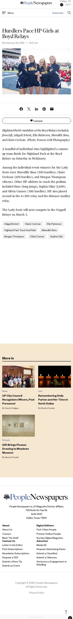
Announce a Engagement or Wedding (51, 563)
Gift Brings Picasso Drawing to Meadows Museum (15, 448)
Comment (38, 120)
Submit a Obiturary (46, 557)
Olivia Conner (37, 236)
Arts (40, 391)
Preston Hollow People (48, 533)
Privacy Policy (36, 592)
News (4, 391)
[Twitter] (29, 109)
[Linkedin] (36, 109)
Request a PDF (10, 557)
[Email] (51, 109)
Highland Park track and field (20, 230)
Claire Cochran (33, 223)
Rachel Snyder (48, 408)
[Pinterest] (44, 109)
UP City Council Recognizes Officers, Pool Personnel (18, 399)
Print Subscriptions (12, 548)
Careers (6, 533)
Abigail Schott (11, 223)
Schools (6, 440)
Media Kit (41, 544)
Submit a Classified (46, 553)
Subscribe (57, 12)
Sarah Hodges (12, 408)
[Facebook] (21, 109)
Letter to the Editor (12, 544)
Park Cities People (46, 529)
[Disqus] (36, 290)
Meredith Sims (49, 230)
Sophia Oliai (56, 236)
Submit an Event (11, 565)
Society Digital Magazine (49, 537)
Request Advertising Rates (50, 548)
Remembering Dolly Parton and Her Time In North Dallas (53, 399)
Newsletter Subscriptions (15, 553)
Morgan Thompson (14, 236)
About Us (7, 529)
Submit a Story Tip (12, 561)
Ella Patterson (54, 223)
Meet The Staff (10, 537)
